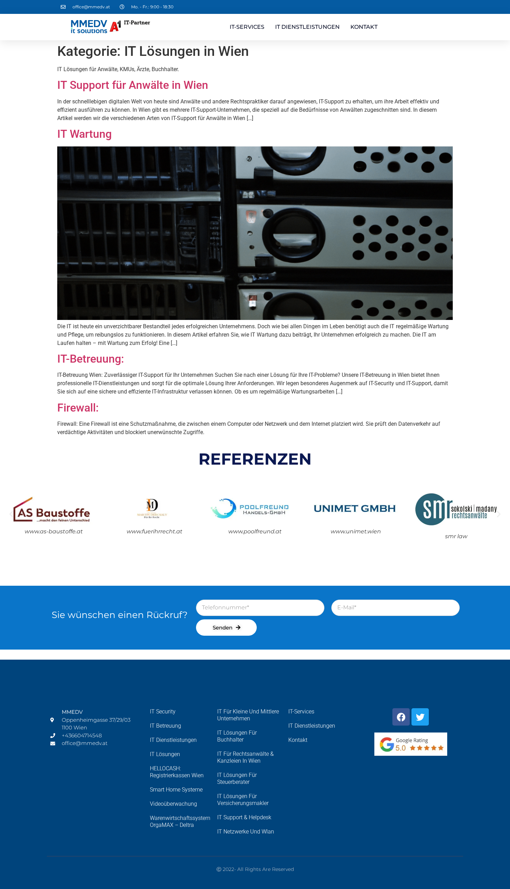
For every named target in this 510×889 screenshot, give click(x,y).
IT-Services (247, 27)
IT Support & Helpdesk (244, 817)
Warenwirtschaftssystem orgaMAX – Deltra (180, 821)
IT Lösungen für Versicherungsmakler (243, 799)
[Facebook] (401, 717)
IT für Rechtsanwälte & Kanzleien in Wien (245, 757)
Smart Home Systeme (176, 789)
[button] (11, 514)
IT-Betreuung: (90, 358)
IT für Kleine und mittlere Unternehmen (248, 715)
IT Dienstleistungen (307, 27)
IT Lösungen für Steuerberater (237, 778)
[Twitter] (420, 717)
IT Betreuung (165, 725)
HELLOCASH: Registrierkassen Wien (177, 772)
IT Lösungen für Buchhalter (237, 736)
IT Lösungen (165, 754)
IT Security (163, 711)
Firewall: (78, 407)
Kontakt (363, 27)
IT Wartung (84, 134)
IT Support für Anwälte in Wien (132, 85)
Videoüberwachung (173, 804)
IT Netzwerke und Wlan (245, 831)
